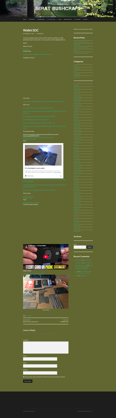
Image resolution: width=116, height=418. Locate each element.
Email (25, 363)
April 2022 (76, 220)
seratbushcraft (78, 260)
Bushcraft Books (87, 260)
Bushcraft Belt (83, 275)
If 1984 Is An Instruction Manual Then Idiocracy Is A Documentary (83, 267)
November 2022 (77, 200)
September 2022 (77, 206)
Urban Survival (68, 19)
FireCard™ (26, 49)
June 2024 (76, 147)
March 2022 (76, 222)
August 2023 (77, 175)
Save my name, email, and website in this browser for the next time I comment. (45, 377)
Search (75, 244)
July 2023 (76, 177)
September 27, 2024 (28, 33)
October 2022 (77, 203)
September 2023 (77, 172)
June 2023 (76, 180)
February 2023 (77, 192)
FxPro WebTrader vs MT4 (81, 265)
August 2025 (77, 107)
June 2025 (76, 113)
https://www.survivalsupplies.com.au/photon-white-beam (39, 190)
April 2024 (76, 152)
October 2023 (77, 169)
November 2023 (77, 166)
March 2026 (76, 88)
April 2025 (76, 118)
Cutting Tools (51, 19)
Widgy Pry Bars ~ (28, 198)
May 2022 (76, 217)
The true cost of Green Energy (80, 47)
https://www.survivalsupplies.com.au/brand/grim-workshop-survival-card (43, 101)
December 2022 (77, 197)
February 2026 (77, 90)
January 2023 (77, 194)
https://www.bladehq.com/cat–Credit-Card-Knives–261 (39, 123)
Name (25, 356)
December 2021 (77, 231)
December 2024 (77, 130)
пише (76, 271)
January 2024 (77, 161)
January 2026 (77, 93)
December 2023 (77, 163)
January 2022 (77, 228)
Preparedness (41, 19)
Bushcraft (32, 19)
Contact (85, 19)
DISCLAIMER (77, 19)
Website (25, 370)
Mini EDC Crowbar (28, 196)
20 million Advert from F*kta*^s (81, 53)
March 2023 (76, 189)
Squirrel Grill (76, 50)
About (25, 19)
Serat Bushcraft (30, 411)
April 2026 (76, 85)
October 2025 (77, 102)
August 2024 (77, 141)
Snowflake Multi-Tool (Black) (31, 202)
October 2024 (77, 135)
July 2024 (76, 144)
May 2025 (76, 116)
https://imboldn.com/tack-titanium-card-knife (36, 119)
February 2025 (77, 124)
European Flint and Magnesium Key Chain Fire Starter (38, 137)
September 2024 (77, 138)
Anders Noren (86, 411)
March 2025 (76, 121)
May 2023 (76, 183)
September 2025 (77, 104)
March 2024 (76, 155)
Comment (26, 340)
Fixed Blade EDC (64, 321)
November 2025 (77, 99)
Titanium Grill (77, 44)
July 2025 (76, 110)
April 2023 (76, 186)
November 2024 (77, 133)
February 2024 (77, 158)
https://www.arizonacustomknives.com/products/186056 (39, 116)
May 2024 (76, 149)
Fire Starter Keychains (29, 139)
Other (59, 19)
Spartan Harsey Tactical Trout (30, 321)
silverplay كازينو (78, 262)
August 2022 (77, 208)
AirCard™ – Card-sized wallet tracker (33, 274)
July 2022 (76, 211)
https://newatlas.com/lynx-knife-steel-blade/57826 (37, 108)
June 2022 (76, 214)
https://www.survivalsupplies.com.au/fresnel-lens (37, 54)
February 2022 (77, 225)
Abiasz (76, 275)
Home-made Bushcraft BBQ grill (81, 41)
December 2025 (77, 96)
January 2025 (77, 127)
